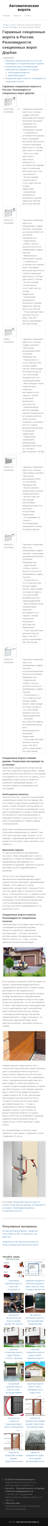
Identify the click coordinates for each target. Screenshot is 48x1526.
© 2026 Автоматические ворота (20, 1479)
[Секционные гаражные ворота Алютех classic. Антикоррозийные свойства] (14, 1381)
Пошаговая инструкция (20, 1205)
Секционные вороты (22, 1202)
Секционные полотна (12, 1211)
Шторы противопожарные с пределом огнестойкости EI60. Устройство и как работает (19, 1234)
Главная (6, 15)
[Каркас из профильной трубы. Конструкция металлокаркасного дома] (35, 1449)
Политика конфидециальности (19, 1491)
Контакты (9, 1488)
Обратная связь (12, 1503)
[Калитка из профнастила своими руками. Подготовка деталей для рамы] (35, 1415)
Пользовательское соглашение (30, 1488)
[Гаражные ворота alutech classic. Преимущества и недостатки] (35, 1381)
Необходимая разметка (19, 72)
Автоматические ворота (24, 7)
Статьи (27, 15)
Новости (17, 15)
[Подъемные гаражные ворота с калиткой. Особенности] (14, 1277)
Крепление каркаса (16, 75)
